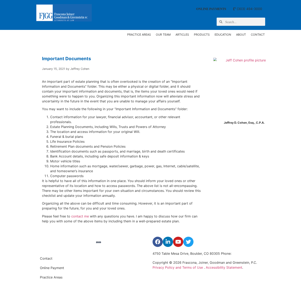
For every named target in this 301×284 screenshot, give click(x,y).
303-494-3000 (244, 253)
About (241, 34)
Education (223, 34)
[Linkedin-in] (168, 242)
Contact (258, 34)
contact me (80, 216)
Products (202, 34)
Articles (182, 34)
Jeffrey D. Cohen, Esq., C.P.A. (244, 122)
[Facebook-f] (158, 242)
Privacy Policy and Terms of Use (178, 267)
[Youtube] (178, 242)
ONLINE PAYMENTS (211, 9)
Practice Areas (139, 34)
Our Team (163, 34)
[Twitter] (188, 242)
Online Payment (52, 268)
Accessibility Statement (224, 267)
